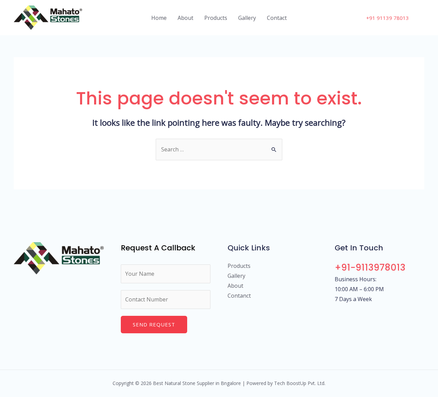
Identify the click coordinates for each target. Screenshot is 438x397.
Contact (277, 18)
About (185, 18)
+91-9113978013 (370, 267)
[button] (387, 17)
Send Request (154, 324)
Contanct (239, 295)
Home (159, 18)
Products (215, 18)
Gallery (247, 18)
